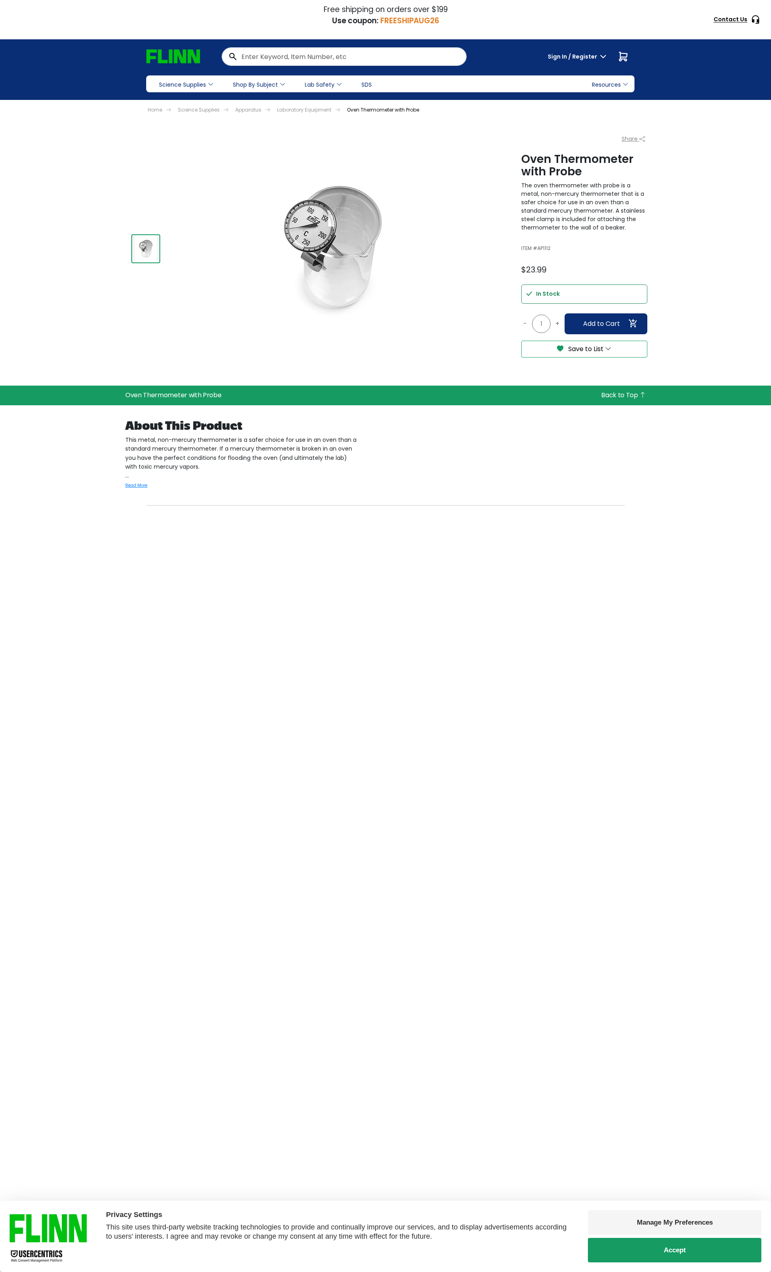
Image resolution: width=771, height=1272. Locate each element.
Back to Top (620, 395)
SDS (366, 85)
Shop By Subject (255, 85)
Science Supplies (182, 85)
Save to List (586, 349)
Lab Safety (320, 85)
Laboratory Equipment (304, 109)
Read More (136, 485)
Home (155, 109)
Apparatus (248, 109)
